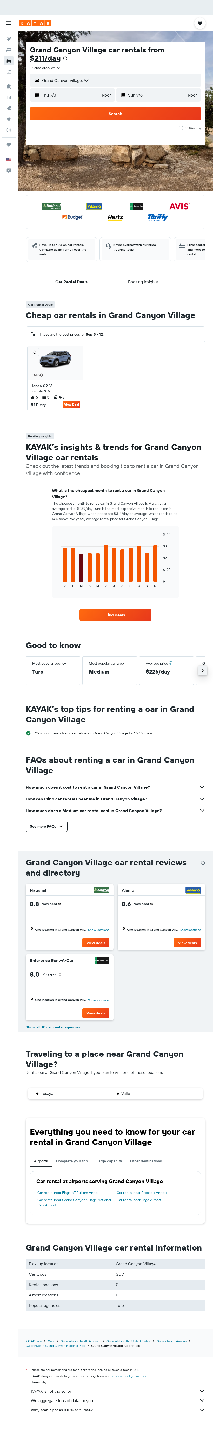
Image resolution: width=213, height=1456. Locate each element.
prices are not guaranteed (129, 1376)
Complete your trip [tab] (72, 1161)
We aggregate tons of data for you (62, 1400)
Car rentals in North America (80, 1341)
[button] (9, 23)
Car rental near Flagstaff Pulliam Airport (68, 1192)
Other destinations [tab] (146, 1161)
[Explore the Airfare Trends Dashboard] (9, 97)
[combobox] (46, 68)
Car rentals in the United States (128, 1341)
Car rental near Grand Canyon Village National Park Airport (74, 1202)
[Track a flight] (9, 130)
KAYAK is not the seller (51, 1391)
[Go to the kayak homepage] (35, 23)
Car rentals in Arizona (172, 1341)
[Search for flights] (9, 39)
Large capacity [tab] (109, 1161)
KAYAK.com (34, 1341)
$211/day (45, 58)
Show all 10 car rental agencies (53, 1027)
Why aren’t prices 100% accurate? (62, 1409)
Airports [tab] (41, 1161)
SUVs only (193, 128)
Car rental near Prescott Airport (142, 1192)
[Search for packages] (9, 71)
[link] (115, 615)
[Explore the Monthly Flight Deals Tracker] (9, 108)
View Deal (71, 404)
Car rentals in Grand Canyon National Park (55, 1346)
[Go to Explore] (9, 119)
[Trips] (9, 145)
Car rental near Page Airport (139, 1200)
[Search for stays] (9, 50)
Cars (51, 1341)
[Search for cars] (9, 61)
